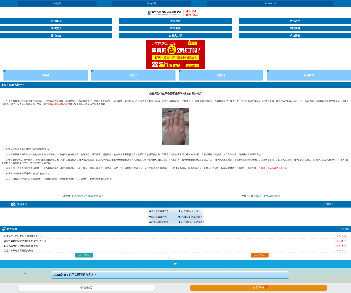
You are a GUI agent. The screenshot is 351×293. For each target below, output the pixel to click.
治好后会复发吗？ (160, 216)
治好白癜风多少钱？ (190, 211)
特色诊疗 (295, 21)
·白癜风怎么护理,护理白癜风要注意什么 (22, 236)
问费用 (221, 75)
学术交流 (56, 28)
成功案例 (295, 35)
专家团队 (175, 21)
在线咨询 (57, 3)
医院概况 (56, 21)
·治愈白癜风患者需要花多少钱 (18, 250)
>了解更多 (328, 204)
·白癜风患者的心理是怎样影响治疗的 (21, 246)
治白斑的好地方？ (160, 211)
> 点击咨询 (344, 229)
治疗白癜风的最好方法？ (192, 222)
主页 (3, 84)
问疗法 (133, 75)
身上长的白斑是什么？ (191, 216)
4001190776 (270, 3)
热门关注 (56, 35)
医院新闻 (175, 28)
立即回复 (260, 287)
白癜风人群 (175, 35)
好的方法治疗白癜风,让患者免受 (264, 195)
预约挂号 (151, 3)
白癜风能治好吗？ (160, 222)
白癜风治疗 (15, 84)
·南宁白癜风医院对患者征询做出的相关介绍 (24, 241)
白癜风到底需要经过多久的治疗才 (88, 195)
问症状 (46, 75)
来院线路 (295, 28)
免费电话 (86, 287)
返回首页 (309, 75)
